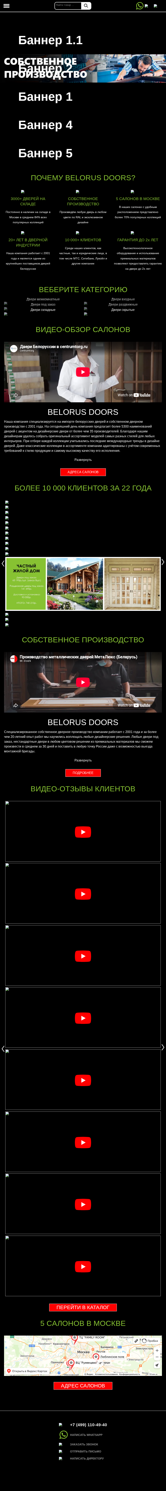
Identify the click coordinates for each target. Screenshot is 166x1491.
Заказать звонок (84, 1444)
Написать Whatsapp (86, 1434)
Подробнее (83, 773)
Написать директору (87, 1458)
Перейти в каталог (83, 1307)
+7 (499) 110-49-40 (88, 1424)
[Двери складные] (43, 314)
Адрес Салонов (83, 1385)
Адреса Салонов (83, 472)
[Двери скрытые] (123, 314)
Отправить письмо (85, 1451)
